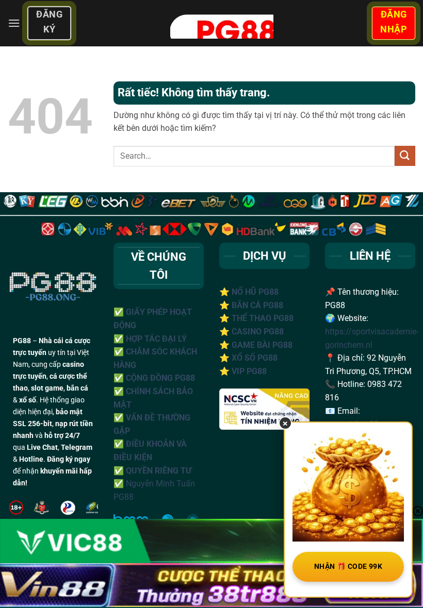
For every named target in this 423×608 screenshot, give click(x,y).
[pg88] (221, 23)
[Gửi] (405, 156)
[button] (14, 23)
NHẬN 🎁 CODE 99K (348, 566)
